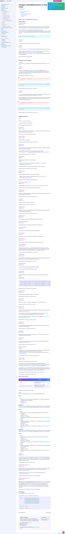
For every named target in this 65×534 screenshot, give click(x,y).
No (49, 512)
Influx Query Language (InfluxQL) (7, 27)
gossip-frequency (22, 215)
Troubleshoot (4, 33)
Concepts (3, 7)
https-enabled (21, 144)
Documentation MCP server (6, 42)
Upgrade (3, 25)
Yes (46, 512)
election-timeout (21, 233)
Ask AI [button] (63, 532)
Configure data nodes (6, 16)
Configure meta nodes (6, 17)
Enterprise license (26, 13)
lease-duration (21, 306)
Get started (3, 41)
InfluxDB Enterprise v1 (5, 4)
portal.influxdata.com (22, 71)
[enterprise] (21, 62)
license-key (21, 66)
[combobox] (8, 3)
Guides (3, 9)
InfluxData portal (31, 70)
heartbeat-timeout (22, 238)
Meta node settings (23, 116)
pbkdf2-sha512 (21, 429)
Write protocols (4, 31)
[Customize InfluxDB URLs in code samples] (62, 1)
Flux (2, 28)
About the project (4, 36)
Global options (23, 12)
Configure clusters (6, 15)
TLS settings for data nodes (30, 493)
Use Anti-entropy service (7, 19)
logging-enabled (22, 290)
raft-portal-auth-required (23, 464)
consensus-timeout (22, 263)
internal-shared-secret (23, 346)
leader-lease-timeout (22, 244)
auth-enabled (21, 322)
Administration (4, 10)
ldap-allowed (21, 330)
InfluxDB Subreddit (23, 525)
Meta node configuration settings (24, 11)
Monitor (3, 23)
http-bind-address (22, 136)
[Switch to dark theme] (64, 1)
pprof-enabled (21, 298)
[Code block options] (49, 280)
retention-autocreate (22, 227)
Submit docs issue (44, 519)
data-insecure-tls (22, 206)
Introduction (4, 5)
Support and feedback (24, 517)
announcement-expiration (23, 221)
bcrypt (20, 392)
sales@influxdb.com (39, 95)
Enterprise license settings (25, 60)
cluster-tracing (21, 271)
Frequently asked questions (6, 45)
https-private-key (22, 170)
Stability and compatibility (6, 26)
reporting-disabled (22, 23)
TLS (22, 16)
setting (27, 73)
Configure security (6, 18)
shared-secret (21, 337)
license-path (21, 90)
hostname (20, 45)
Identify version (4, 47)
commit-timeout (21, 254)
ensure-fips (21, 453)
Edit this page (44, 517)
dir (19, 119)
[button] (2, 18)
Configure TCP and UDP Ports (7, 20)
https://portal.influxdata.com (45, 72)
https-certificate (21, 156)
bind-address (21, 39)
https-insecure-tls (22, 190)
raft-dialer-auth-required (23, 478)
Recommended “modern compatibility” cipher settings (28, 495)
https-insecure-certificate (23, 182)
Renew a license (4, 24)
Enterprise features (5, 8)
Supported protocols (5, 32)
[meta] (20, 118)
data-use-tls (21, 198)
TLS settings (21, 492)
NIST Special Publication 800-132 (24, 407)
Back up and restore (5, 11)
